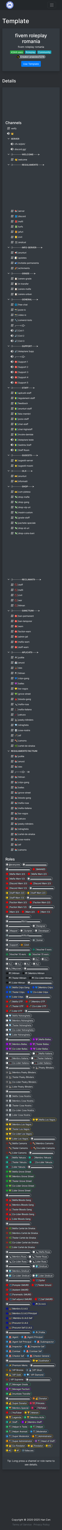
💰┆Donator (41, 1398)
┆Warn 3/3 (13, 911)
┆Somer (39, 940)
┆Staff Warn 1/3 (16, 897)
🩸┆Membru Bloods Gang (21, 1204)
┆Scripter (27, 930)
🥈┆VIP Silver (35, 1370)
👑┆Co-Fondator (16, 1445)
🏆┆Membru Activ (35, 1417)
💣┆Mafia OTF (15, 1001)
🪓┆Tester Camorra (18, 1148)
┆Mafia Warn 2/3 (38, 874)
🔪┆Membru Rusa (17, 1256)
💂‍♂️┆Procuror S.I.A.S (18, 1323)
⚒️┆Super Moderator (18, 1436)
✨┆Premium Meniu (18, 1365)
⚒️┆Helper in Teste (17, 1426)
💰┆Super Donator (17, 1403)
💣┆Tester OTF (15, 1006)
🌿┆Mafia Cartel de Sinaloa (21, 1228)
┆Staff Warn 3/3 (16, 892)
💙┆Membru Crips (43, 987)
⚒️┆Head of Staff (46, 1441)
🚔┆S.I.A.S (40, 1304)
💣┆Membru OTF (36, 1001)
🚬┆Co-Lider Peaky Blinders (22, 1082)
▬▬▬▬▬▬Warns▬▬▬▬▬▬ (24, 921)
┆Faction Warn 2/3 (41, 902)
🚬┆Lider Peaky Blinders (20, 1086)
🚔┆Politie (40, 1332)
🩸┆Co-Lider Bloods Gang (21, 1214)
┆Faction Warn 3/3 (17, 902)
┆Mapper (13, 930)
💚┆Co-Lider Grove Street (21, 1185)
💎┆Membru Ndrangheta (20, 1020)
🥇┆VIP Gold (14, 1374)
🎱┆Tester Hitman (17, 978)
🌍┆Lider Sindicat (44, 1275)
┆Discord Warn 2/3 (41, 883)
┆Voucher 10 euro (17, 954)
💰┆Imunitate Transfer (19, 1393)
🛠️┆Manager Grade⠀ (18, 1384)
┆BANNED (40, 869)
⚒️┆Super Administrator (20, 1441)
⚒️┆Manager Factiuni (18, 1389)
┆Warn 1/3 (44, 911)
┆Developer (43, 930)
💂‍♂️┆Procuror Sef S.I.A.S (20, 1327)
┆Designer (40, 926)
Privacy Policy (42, 1524)
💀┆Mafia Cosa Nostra (19, 1096)
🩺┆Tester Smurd (42, 1285)
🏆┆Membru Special (18, 1408)
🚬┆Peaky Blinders (44, 1067)
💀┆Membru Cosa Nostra (20, 1100)
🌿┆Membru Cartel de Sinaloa (23, 1233)
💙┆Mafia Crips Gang (18, 987)
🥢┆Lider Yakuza (16, 1167)
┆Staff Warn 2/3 (37, 892)
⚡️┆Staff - (13, 1422)
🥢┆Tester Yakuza (17, 1162)
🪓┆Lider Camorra (17, 1152)
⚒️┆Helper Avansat (17, 1431)
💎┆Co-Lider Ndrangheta (21, 1030)
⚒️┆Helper (37, 1426)
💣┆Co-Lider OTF (37, 1006)
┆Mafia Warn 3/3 (16, 874)
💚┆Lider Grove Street (19, 1190)
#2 (9, 1450)
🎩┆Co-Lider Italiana (18, 1063)
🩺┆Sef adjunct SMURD (20, 1299)
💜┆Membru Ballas (17, 1044)
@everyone (14, 864)
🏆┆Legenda (14, 1417)
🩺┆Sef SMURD (45, 1299)
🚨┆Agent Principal (33, 1337)
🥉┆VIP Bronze (15, 1370)
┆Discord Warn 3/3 (17, 883)
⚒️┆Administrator (43, 1436)
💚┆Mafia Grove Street (19, 1171)
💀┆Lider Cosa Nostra (19, 1115)
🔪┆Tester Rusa (39, 1256)
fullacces (28, 1450)
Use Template (31, 63)
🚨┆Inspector (15, 1346)
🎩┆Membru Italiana (18, 1058)
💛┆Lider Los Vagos (18, 1138)
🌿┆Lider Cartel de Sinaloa (21, 1247)
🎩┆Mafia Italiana (43, 1053)
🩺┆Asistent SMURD (18, 1289)
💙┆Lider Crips (15, 996)
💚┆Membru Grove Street (21, 1176)
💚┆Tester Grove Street (20, 1181)
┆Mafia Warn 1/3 (16, 878)
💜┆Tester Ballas (40, 1044)
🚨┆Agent (13, 1337)
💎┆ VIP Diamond (34, 1374)
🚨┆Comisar (14, 1351)
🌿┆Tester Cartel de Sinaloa (22, 1237)
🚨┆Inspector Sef (35, 1346)
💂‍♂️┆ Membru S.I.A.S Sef (20, 1318)
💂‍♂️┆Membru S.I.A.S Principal (22, 1313)
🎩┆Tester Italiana (42, 1058)
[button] (31, 57)
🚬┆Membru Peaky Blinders (22, 1072)
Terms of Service (22, 1524)
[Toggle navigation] (52, 5)
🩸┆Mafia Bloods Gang (19, 1200)
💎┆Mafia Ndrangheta (19, 1015)
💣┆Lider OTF (15, 1011)
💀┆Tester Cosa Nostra (19, 1105)
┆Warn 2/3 (29, 911)
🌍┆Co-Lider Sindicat (19, 1275)
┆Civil (26, 944)
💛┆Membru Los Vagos (19, 1124)
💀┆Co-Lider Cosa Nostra (21, 1110)
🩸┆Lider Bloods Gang (19, 1219)
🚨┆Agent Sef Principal (19, 1341)
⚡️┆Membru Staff (33, 1422)
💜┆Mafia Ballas (43, 1039)
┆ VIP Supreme (15, 1379)
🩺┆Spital (40, 1280)
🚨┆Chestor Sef (16, 1356)
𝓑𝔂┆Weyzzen (14, 968)
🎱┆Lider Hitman (16, 982)
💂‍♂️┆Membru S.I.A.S (18, 1308)
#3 (49, 1445)
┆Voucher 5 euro (43, 949)
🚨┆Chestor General (39, 1356)
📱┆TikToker (39, 1408)
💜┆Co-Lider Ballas (17, 1048)
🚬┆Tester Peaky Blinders (21, 1077)
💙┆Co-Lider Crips (38, 992)
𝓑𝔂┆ (37, 959)
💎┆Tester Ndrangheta (19, 1025)
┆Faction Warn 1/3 (17, 907)
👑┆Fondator (36, 1445)
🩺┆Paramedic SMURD (19, 1294)
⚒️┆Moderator (39, 1431)
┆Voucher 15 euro (40, 954)
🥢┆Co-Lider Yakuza (41, 1162)
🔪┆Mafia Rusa (42, 1252)
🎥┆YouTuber (15, 1412)
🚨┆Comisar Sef (33, 1351)
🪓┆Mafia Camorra (17, 1143)
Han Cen (45, 1519)
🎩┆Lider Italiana (42, 1063)
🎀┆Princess (38, 1403)
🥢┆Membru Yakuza (41, 1157)
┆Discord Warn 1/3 (17, 888)
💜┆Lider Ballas (40, 1048)
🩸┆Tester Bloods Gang (20, 1209)
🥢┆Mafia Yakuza (17, 1157)
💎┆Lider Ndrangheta (19, 1034)
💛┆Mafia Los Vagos (45, 1119)
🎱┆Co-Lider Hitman (41, 978)
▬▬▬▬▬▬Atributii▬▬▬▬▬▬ (25, 935)
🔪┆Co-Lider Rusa (17, 1261)
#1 (17, 1450)
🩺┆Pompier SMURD (18, 1285)
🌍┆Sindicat (41, 1266)
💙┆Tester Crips (16, 992)
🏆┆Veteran (33, 1412)
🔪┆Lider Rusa (38, 1261)
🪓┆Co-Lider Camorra (44, 1148)
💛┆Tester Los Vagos (18, 1129)
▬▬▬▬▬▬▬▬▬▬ (35, 864)
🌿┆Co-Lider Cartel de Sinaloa (23, 1242)
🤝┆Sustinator (42, 1360)
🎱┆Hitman (13, 973)
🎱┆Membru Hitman (34, 973)
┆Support (13, 944)
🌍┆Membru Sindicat (18, 1271)
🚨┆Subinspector (45, 1341)
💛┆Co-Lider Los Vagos (20, 1133)
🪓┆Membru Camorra (42, 1143)
